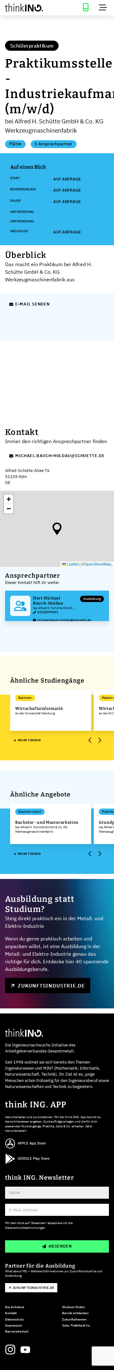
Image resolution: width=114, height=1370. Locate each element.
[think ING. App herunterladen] (85, 8)
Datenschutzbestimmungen (25, 1228)
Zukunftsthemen (74, 1319)
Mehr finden (29, 740)
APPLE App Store (32, 1143)
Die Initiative (14, 1307)
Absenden (60, 1246)
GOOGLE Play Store (33, 1158)
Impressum (13, 1325)
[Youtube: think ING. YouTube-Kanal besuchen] (25, 1350)
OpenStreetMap (97, 564)
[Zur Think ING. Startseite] (28, 7)
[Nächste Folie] (99, 740)
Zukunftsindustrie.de (51, 985)
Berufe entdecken (75, 1313)
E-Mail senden (32, 304)
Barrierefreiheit (16, 1331)
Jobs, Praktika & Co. (76, 1325)
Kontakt (11, 1313)
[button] (57, 528)
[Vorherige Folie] (90, 740)
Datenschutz (14, 1319)
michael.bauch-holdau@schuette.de (59, 455)
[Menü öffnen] (103, 8)
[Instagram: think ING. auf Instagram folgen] (10, 1350)
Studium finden (73, 1307)
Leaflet (72, 564)
